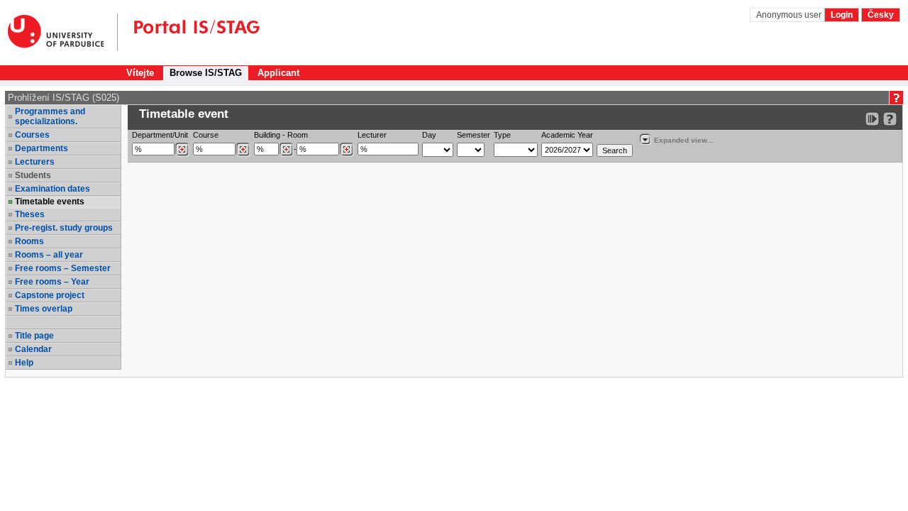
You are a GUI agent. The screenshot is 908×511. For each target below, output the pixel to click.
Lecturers (35, 162)
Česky (881, 15)
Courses (32, 135)
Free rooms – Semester (63, 268)
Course (205, 135)
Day (429, 135)
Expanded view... (684, 140)
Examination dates (52, 189)
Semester (473, 135)
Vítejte (140, 72)
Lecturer (372, 135)
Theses (30, 214)
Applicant (278, 72)
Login (842, 15)
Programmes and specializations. (50, 116)
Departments (41, 148)
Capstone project (49, 295)
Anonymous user (790, 15)
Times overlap (43, 309)
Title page (34, 336)
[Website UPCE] (63, 31)
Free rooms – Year (52, 282)
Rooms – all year (49, 255)
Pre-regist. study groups (64, 228)
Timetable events (49, 202)
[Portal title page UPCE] (189, 31)
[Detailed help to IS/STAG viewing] (889, 118)
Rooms (29, 241)
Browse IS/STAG (206, 72)
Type (502, 135)
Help (24, 363)
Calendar (33, 349)
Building (267, 135)
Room (297, 135)
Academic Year (567, 135)
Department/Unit (160, 135)
